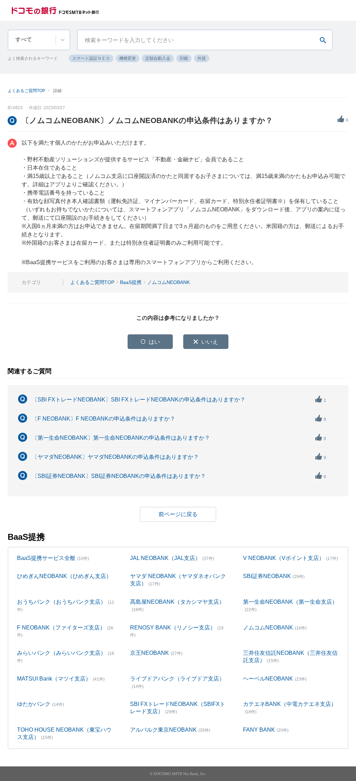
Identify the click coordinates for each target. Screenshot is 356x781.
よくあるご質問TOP (26, 90)
